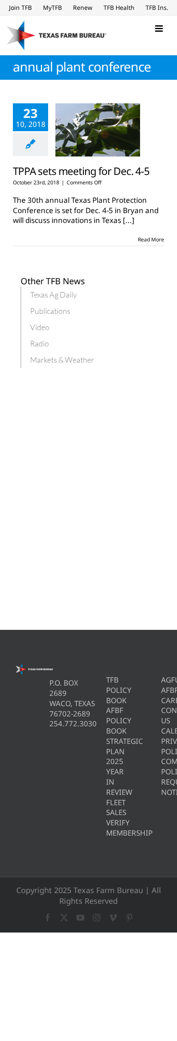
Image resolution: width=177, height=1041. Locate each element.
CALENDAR (162, 731)
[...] (128, 220)
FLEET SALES (107, 807)
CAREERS (162, 700)
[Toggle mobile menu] (159, 28)
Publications (50, 311)
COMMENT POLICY (162, 766)
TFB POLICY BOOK (107, 690)
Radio (39, 343)
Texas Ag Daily (53, 294)
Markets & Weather (62, 359)
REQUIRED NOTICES (162, 787)
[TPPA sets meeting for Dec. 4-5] (97, 129)
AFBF (162, 690)
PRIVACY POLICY (162, 746)
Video (39, 327)
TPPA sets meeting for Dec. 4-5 (81, 171)
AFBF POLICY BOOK (107, 720)
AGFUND (162, 680)
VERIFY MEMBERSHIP (107, 828)
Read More (151, 239)
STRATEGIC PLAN (107, 746)
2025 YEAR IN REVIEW (107, 776)
